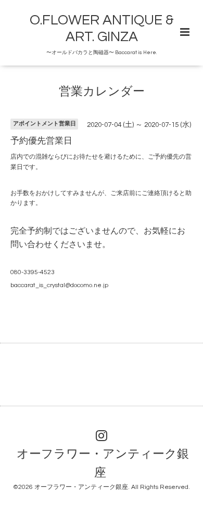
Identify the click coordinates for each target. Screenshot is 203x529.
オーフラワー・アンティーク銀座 (103, 463)
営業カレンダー (102, 92)
